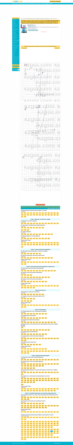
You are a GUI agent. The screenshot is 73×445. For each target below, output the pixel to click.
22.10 (37, 380)
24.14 (37, 407)
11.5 (34, 298)
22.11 (43, 380)
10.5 (34, 294)
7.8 (42, 270)
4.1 (22, 238)
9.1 (22, 281)
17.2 (25, 338)
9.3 (28, 281)
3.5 (33, 234)
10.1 (22, 294)
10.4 (31, 294)
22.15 (28, 382)
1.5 (33, 223)
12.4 (31, 313)
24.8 (39, 405)
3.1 (22, 234)
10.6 (37, 294)
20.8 (25, 365)
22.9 (31, 380)
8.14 (48, 277)
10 (48, 242)
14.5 (34, 322)
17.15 (25, 340)
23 (48, 214)
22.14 (22, 382)
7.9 (45, 270)
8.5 (22, 277)
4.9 (45, 238)
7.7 (39, 270)
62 (42, 437)
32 (45, 427)
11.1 (22, 298)
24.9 (45, 405)
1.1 (22, 223)
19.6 (37, 359)
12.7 (39, 313)
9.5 (33, 281)
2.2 (25, 227)
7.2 (25, 270)
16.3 (28, 334)
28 (22, 427)
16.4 (31, 334)
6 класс (26, 3)
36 (36, 429)
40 (22, 431)
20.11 (43, 365)
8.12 (42, 277)
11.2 (25, 298)
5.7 (39, 253)
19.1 (22, 359)
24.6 (28, 405)
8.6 (25, 277)
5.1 (22, 253)
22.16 (34, 382)
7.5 (33, 270)
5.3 (28, 253)
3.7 (39, 234)
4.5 (33, 238)
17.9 (45, 338)
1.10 (48, 223)
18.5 (34, 344)
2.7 (39, 227)
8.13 (45, 277)
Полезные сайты (15, 67)
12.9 (45, 313)
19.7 (39, 359)
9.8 (42, 281)
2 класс (13, 3)
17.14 (22, 340)
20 (39, 214)
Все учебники (46, 3)
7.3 (28, 270)
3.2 (25, 234)
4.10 (48, 238)
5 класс (23, 3)
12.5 (34, 313)
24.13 (31, 407)
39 (54, 429)
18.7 (39, 344)
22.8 (25, 380)
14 (22, 214)
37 (42, 429)
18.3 (28, 344)
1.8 (42, 223)
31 (39, 427)
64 (54, 437)
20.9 (31, 365)
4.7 (39, 238)
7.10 (48, 270)
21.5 (45, 372)
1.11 (51, 223)
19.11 (51, 359)
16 (39, 351)
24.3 (34, 403)
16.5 (34, 334)
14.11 (51, 322)
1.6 (36, 223)
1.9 (45, 223)
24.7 (34, 405)
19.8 (42, 359)
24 (51, 214)
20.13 (31, 368)
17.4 (31, 338)
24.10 (51, 405)
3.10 (48, 234)
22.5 (45, 378)
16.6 (37, 334)
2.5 (33, 227)
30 (36, 427)
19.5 (34, 359)
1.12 (54, 223)
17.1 (22, 338)
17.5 (34, 338)
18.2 (25, 344)
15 (36, 351)
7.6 (36, 270)
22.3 (34, 378)
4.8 (42, 238)
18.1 (22, 344)
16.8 (42, 334)
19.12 (54, 359)
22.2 (28, 378)
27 (22, 216)
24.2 (28, 403)
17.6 (37, 338)
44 (45, 431)
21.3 (34, 372)
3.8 (42, 234)
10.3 (28, 294)
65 (22, 439)
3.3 (28, 234)
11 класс (42, 3)
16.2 (25, 334)
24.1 (22, 403)
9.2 (25, 281)
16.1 (22, 334)
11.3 (28, 298)
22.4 (39, 378)
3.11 (51, 234)
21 (42, 214)
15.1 (22, 327)
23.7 (57, 397)
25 (54, 214)
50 (42, 433)
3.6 (36, 234)
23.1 (22, 397)
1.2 (25, 223)
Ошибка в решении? (40, 204)
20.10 (37, 365)
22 (45, 214)
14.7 (39, 322)
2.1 (22, 227)
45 (51, 431)
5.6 (36, 253)
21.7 (57, 372)
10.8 (42, 294)
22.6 (51, 378)
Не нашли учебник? (55, 1)
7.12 (54, 270)
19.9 (45, 359)
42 (36, 431)
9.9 (45, 281)
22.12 (49, 380)
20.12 (25, 368)
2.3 (28, 227)
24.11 (57, 405)
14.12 (54, 322)
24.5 (22, 405)
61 (36, 437)
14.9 (45, 322)
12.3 (28, 313)
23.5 (45, 397)
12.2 (25, 313)
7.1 (22, 270)
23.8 (25, 399)
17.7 (39, 338)
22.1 (22, 378)
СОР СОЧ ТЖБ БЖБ (16, 18)
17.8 (42, 338)
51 (48, 433)
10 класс (38, 3)
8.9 (33, 277)
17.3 (28, 338)
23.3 (34, 397)
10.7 (39, 294)
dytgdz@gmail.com (57, 443)
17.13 (57, 338)
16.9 (45, 334)
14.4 (31, 322)
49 (36, 433)
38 (48, 429)
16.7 (39, 334)
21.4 (39, 372)
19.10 (49, 359)
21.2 (28, 372)
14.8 (42, 322)
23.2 (28, 397)
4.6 (36, 238)
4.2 (25, 238)
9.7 (39, 281)
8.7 (28, 277)
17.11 (51, 338)
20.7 (22, 365)
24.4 (39, 403)
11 (51, 242)
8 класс (32, 3)
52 (54, 433)
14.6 (37, 322)
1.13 (57, 223)
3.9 (45, 234)
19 (36, 214)
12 (54, 242)
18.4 (31, 344)
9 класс (35, 3)
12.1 (22, 313)
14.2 (25, 322)
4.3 (28, 238)
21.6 (51, 372)
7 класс (29, 3)
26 (57, 214)
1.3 (28, 223)
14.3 (28, 322)
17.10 (49, 338)
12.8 (42, 313)
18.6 (37, 344)
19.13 (57, 359)
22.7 (57, 378)
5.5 (33, 253)
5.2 (25, 253)
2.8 (42, 227)
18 (45, 351)
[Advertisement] (25, 11)
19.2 (25, 359)
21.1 (22, 372)
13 (57, 242)
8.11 (39, 277)
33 (51, 427)
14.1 (22, 322)
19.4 (31, 359)
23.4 (39, 397)
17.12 (54, 338)
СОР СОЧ (50, 3)
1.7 (39, 223)
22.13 (54, 380)
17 (42, 351)
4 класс (20, 3)
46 (57, 431)
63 (48, 437)
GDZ (17, 1)
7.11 (51, 270)
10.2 (25, 294)
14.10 (49, 322)
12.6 (37, 313)
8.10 (37, 277)
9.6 (36, 281)
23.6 (51, 397)
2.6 (36, 227)
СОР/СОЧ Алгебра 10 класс (33, 30)
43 (39, 431)
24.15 (43, 407)
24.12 (25, 407)
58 (22, 437)
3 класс (16, 3)
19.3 (28, 359)
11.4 (31, 298)
